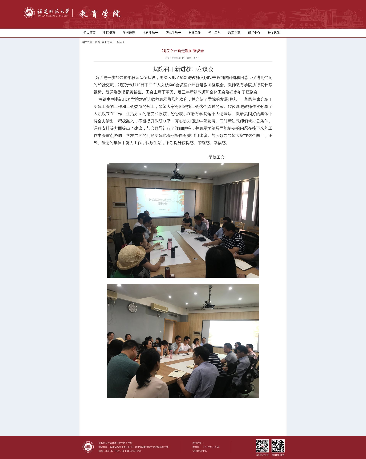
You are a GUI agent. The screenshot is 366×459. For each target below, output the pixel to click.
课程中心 (254, 32)
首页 (97, 42)
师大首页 (89, 32)
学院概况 (109, 32)
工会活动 (119, 42)
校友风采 (274, 32)
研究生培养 (173, 32)
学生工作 (214, 32)
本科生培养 (150, 32)
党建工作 (195, 32)
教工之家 (234, 32)
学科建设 (129, 32)
